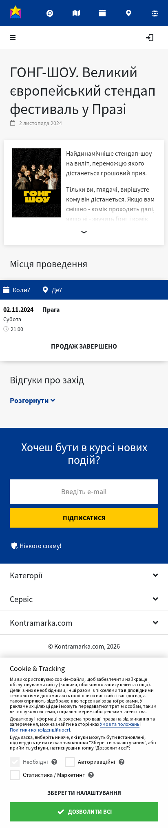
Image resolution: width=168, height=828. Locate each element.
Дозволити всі (89, 811)
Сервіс (21, 599)
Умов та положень (119, 724)
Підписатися (84, 518)
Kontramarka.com (41, 623)
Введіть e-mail (84, 491)
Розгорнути (30, 400)
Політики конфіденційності (40, 730)
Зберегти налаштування (84, 793)
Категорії (26, 575)
